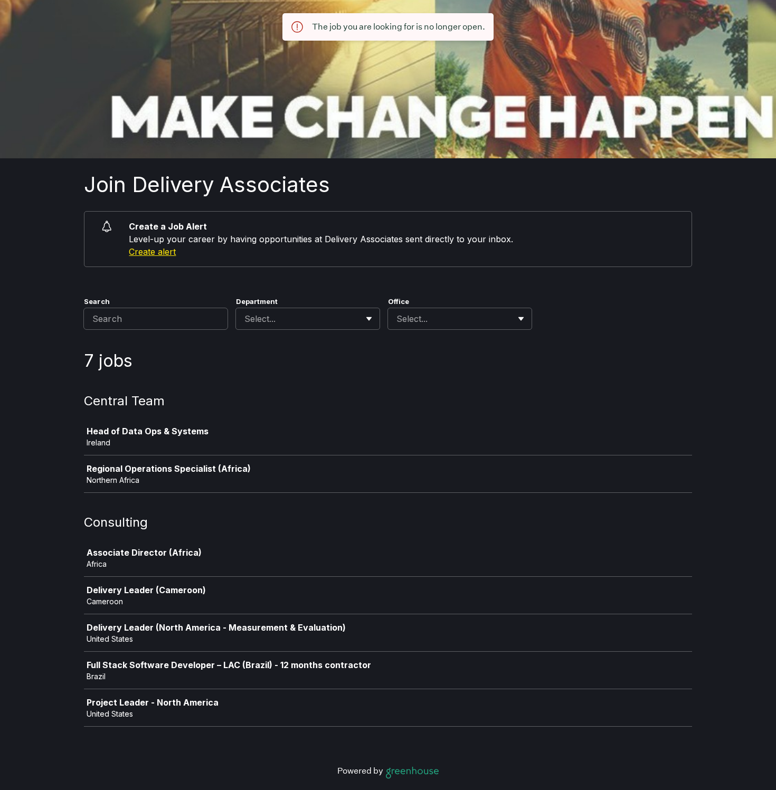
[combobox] (245, 319)
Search (97, 301)
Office (398, 301)
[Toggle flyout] (369, 318)
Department (257, 301)
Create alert (152, 251)
